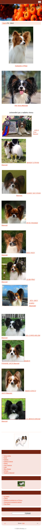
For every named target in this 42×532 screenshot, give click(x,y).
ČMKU (6, 498)
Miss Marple (7, 469)
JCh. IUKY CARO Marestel (33, 303)
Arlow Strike (7, 456)
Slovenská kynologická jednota (13, 502)
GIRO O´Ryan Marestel (36, 132)
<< (5, 523)
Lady (5, 467)
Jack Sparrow (8, 465)
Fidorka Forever (8, 461)
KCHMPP (6, 496)
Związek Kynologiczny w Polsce (13, 500)
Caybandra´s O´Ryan (21, 66)
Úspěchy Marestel (9, 473)
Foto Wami (7, 504)
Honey (6, 463)
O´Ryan (6, 471)
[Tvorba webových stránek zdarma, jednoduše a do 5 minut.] (26, 528)
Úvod (4, 23)
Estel (5, 458)
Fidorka (6, 459)
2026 (23, 523)
